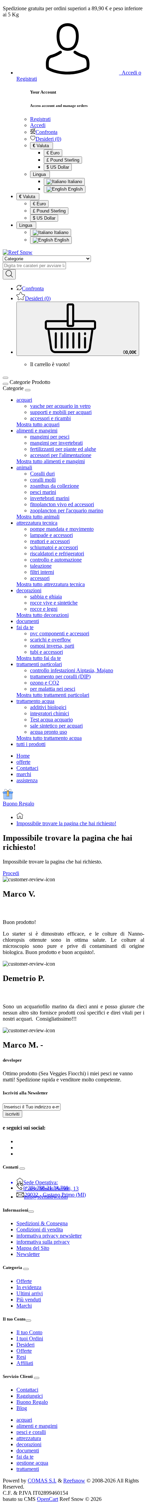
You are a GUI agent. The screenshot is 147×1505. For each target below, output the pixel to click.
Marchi (24, 1306)
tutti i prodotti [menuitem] (30, 744)
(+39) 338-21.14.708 (45, 1188)
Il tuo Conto (29, 1332)
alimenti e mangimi (36, 1426)
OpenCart (47, 1499)
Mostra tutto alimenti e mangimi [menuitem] (50, 461)
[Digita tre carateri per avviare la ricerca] (9, 274)
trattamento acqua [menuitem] (35, 701)
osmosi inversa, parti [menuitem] (52, 646)
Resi (21, 1357)
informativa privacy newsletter (49, 1236)
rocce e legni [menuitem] (43, 609)
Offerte (24, 1281)
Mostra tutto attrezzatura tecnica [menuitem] (50, 584)
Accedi (37, 125)
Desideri (25, 1345)
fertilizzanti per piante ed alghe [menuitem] (63, 449)
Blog (21, 1408)
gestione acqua (32, 1463)
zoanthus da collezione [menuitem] (54, 486)
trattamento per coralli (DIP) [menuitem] (60, 676)
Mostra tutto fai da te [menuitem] (38, 658)
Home (23, 756)
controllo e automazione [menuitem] (56, 560)
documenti (27, 1450)
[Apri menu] (5, 378)
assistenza (27, 780)
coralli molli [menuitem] (43, 480)
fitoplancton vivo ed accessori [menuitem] (62, 504)
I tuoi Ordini (29, 1338)
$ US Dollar (57, 167)
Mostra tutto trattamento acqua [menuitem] (49, 738)
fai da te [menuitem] (25, 627)
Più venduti (28, 1299)
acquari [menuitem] (24, 400)
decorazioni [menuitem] (28, 590)
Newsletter (28, 1254)
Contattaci (27, 768)
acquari (24, 1420)
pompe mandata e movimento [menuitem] (62, 529)
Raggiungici (29, 1396)
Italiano (74, 181)
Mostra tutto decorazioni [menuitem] (42, 615)
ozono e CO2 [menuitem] (44, 683)
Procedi (11, 873)
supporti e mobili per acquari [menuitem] (61, 412)
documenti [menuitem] (27, 621)
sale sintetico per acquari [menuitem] (56, 726)
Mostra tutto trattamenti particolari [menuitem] (52, 695)
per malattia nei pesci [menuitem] (52, 689)
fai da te (25, 1457)
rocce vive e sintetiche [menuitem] (54, 603)
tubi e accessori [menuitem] (46, 652)
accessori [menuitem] (40, 578)
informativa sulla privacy (43, 1242)
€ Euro (52, 152)
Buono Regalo (18, 803)
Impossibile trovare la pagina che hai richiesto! (66, 823)
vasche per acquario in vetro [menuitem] (60, 406)
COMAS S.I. (42, 1480)
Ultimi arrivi (29, 1293)
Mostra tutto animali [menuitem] (37, 517)
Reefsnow (74, 1480)
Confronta (46, 132)
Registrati (40, 119)
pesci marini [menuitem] (43, 492)
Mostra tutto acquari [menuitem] (37, 424)
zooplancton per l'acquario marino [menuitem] (66, 510)
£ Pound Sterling (62, 160)
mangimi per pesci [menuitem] (49, 437)
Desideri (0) (48, 139)
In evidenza (28, 1287)
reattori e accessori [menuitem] (50, 541)
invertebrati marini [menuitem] (49, 498)
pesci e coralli (31, 1432)
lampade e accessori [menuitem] (51, 535)
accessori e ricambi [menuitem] (50, 418)
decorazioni (28, 1444)
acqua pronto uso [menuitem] (48, 732)
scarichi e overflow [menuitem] (50, 640)
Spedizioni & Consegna (42, 1223)
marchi (23, 774)
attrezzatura (28, 1438)
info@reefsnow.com (46, 1197)
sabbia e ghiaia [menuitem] (46, 596)
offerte (23, 762)
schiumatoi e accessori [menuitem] (54, 547)
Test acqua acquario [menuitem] (51, 719)
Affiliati (24, 1363)
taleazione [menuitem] (41, 566)
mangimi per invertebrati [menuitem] (56, 443)
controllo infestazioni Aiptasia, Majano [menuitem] (71, 670)
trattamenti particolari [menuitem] (39, 664)
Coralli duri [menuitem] (42, 474)
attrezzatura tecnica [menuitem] (36, 523)
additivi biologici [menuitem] (48, 707)
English (75, 189)
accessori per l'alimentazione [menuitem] (60, 455)
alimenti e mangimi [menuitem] (36, 430)
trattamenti (27, 1469)
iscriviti (12, 1114)
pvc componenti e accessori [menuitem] (59, 633)
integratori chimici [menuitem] (49, 713)
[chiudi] (27, 390)
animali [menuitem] (24, 467)
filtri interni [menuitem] (42, 572)
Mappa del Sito (32, 1248)
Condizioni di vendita (39, 1229)
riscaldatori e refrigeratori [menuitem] (57, 553)
